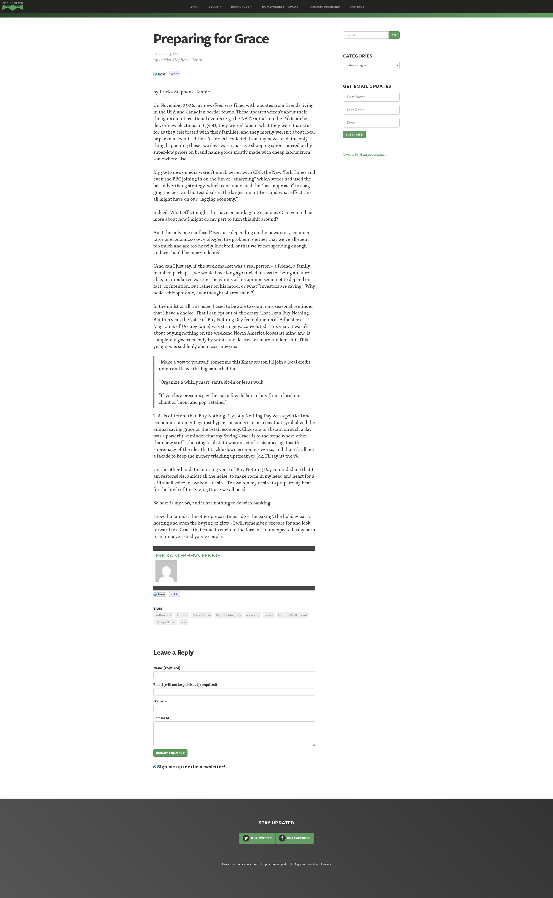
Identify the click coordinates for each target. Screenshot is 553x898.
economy (253, 615)
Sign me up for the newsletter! (190, 766)
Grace (268, 615)
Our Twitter (261, 838)
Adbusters (164, 615)
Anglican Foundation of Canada (313, 864)
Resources (240, 6)
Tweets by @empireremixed (364, 154)
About (194, 6)
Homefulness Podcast (281, 6)
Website (160, 701)
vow (183, 622)
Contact (357, 6)
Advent (182, 615)
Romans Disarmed (325, 6)
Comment (161, 717)
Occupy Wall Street (292, 615)
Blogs (214, 6)
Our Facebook (298, 838)
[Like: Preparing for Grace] (174, 73)
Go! (394, 35)
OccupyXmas (166, 622)
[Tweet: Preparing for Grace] (159, 74)
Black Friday (201, 615)
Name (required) (166, 667)
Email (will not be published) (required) (185, 684)
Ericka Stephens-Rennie (181, 59)
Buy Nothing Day (228, 615)
